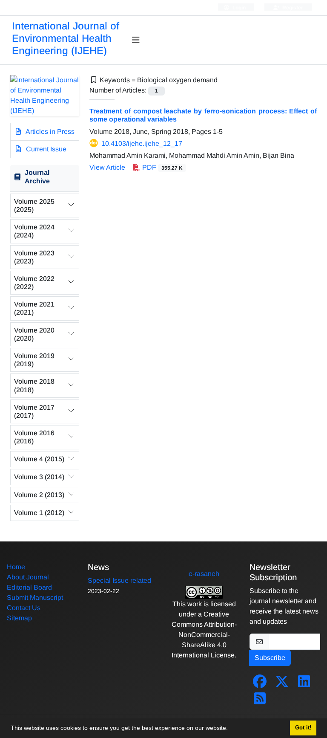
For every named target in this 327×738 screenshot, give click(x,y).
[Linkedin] (304, 684)
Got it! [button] (303, 728)
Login (238, 8)
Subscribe (270, 657)
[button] (230, 729)
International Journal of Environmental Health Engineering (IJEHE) (65, 38)
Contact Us (23, 607)
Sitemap (19, 618)
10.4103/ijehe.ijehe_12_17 (141, 143)
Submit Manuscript (35, 597)
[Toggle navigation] (136, 40)
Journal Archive (37, 176)
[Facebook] (260, 684)
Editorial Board (29, 587)
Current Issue (45, 149)
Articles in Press (49, 131)
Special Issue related (119, 580)
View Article (107, 167)
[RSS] (260, 701)
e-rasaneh (204, 573)
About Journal (28, 577)
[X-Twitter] (282, 684)
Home (16, 566)
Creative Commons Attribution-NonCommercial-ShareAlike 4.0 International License (204, 635)
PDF (162, 167)
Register (292, 8)
